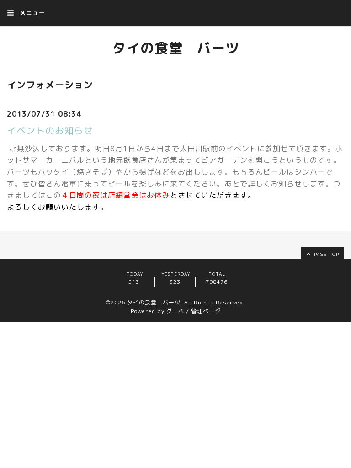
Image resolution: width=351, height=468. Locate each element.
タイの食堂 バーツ (175, 48)
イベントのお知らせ (50, 130)
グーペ (175, 311)
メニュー (31, 13)
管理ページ (206, 311)
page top (325, 254)
